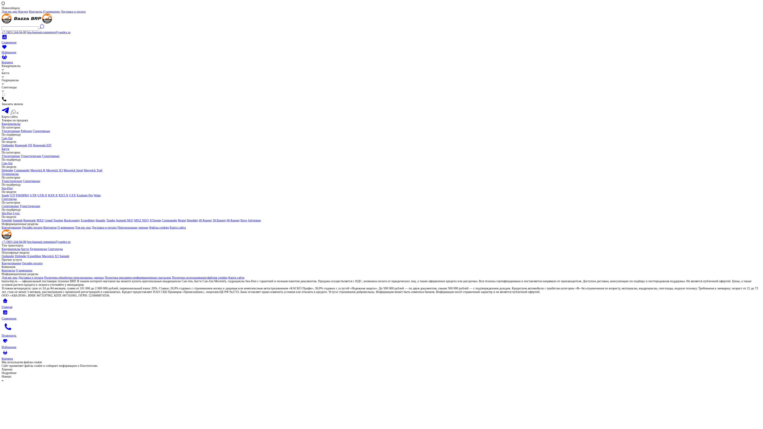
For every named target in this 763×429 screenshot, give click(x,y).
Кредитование (11, 227)
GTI (12, 195)
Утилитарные (11, 131)
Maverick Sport (73, 170)
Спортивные (41, 131)
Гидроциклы (10, 174)
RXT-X (63, 195)
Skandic (100, 220)
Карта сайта (178, 227)
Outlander (8, 145)
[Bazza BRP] (27, 22)
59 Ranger (219, 220)
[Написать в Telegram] (6, 113)
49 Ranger (205, 220)
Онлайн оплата (32, 227)
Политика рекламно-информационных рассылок (138, 277)
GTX (72, 195)
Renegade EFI (42, 145)
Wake (97, 195)
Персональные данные (132, 227)
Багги (5, 149)
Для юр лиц (9, 11)
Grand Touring (54, 220)
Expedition (88, 220)
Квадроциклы (11, 124)
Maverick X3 (54, 170)
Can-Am (7, 138)
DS (30, 145)
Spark (5, 195)
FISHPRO (22, 195)
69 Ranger (233, 220)
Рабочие (26, 131)
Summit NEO (124, 220)
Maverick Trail (93, 170)
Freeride (7, 220)
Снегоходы (9, 199)
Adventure (254, 220)
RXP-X (53, 195)
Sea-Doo (7, 188)
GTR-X (42, 195)
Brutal (182, 220)
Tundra (110, 220)
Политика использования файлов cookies (200, 277)
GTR (33, 195)
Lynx (16, 213)
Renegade (21, 145)
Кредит (23, 11)
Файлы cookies (159, 227)
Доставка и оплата (73, 11)
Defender (7, 170)
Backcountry (72, 220)
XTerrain (155, 220)
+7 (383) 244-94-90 (14, 32)
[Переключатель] (15, 113)
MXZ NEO (141, 220)
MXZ (40, 220)
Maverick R (37, 170)
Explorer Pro (85, 195)
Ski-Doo (7, 213)
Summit (17, 220)
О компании (51, 11)
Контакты (35, 11)
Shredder (192, 220)
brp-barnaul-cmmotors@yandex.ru (49, 32)
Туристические (31, 156)
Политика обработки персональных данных (74, 277)
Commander (22, 170)
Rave (243, 220)
